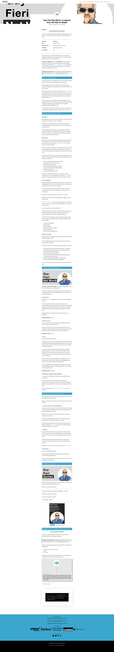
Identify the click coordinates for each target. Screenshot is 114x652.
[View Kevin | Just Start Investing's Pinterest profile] (56, 572)
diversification (68, 445)
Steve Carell (62, 64)
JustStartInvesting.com (52, 594)
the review (67, 175)
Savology (53, 73)
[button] (111, 2)
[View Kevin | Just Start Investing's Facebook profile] (56, 568)
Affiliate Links (44, 29)
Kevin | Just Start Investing (47, 573)
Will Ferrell (56, 64)
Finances (48, 583)
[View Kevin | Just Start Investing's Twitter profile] (56, 570)
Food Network (68, 91)
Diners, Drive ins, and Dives (47, 202)
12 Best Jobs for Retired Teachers (54, 623)
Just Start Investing (5, 2)
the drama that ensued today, (61, 143)
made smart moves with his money (59, 388)
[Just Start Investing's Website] (60, 636)
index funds (52, 424)
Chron (48, 299)
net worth (54, 61)
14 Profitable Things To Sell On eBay (54, 618)
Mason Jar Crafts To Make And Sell (54, 620)
